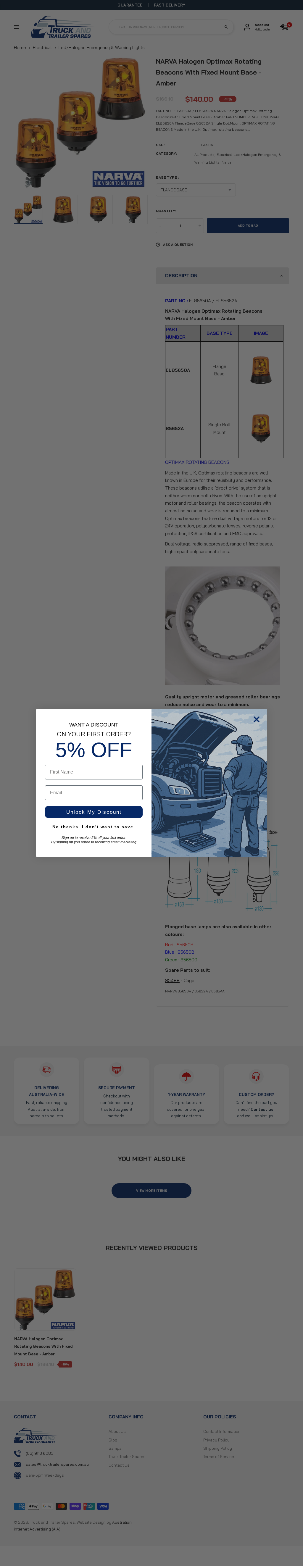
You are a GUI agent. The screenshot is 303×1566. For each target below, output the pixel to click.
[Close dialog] (256, 719)
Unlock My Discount (94, 812)
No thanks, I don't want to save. (93, 826)
